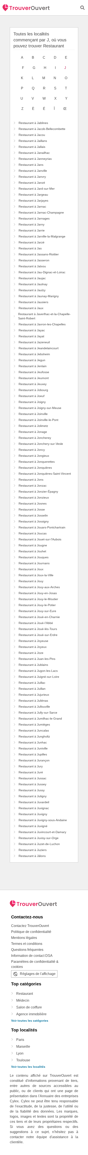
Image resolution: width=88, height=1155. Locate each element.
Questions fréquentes (27, 949)
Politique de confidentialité (31, 932)
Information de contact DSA (32, 955)
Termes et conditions (26, 944)
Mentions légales (24, 938)
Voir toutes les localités (28, 1066)
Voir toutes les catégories (29, 1020)
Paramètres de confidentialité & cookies (35, 964)
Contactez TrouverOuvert (30, 926)
